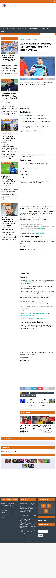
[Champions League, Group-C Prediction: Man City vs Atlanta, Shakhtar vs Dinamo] (31, 466)
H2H (32, 392)
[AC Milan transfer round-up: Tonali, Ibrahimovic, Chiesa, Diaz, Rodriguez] (28, 461)
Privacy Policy (4, 508)
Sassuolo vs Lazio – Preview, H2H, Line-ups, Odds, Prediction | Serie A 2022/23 (9, 58)
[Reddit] (54, 1)
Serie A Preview (31, 395)
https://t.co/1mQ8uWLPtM (33, 313)
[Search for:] (47, 34)
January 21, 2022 (25, 53)
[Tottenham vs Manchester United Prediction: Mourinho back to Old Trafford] (15, 461)
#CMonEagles (40, 228)
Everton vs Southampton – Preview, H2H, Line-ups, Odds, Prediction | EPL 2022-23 (9, 221)
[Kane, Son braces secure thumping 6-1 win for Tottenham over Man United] (21, 461)
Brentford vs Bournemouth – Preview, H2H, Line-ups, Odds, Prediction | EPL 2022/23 (9, 136)
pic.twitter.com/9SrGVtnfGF (27, 315)
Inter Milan (29, 281)
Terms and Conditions (6, 505)
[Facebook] (49, 1)
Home (2, 28)
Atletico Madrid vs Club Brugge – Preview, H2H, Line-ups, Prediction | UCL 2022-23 (25, 429)
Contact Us (3, 514)
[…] (2, 75)
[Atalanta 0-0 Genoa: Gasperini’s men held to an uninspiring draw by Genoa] (47, 461)
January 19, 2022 (40, 233)
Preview (23, 395)
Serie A (49, 53)
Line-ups (42, 392)
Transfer (3, 31)
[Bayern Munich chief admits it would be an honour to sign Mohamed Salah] (34, 461)
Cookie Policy (4, 510)
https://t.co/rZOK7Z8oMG (37, 310)
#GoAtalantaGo (43, 313)
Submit (40, 535)
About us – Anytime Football (7, 503)
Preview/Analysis (44, 28)
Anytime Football (34, 53)
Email (40, 529)
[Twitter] (52, 1)
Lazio (36, 392)
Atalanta (25, 392)
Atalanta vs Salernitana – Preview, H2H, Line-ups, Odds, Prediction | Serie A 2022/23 (9, 180)
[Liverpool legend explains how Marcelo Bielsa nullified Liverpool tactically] (24, 466)
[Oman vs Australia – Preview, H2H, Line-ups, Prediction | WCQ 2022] (37, 420)
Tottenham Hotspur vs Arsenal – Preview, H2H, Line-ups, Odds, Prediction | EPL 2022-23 (9, 97)
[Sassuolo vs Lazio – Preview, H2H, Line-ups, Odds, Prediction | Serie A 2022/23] (9, 47)
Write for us (4, 512)
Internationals (33, 28)
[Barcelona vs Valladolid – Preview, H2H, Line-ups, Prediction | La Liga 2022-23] (49, 420)
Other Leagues (22, 28)
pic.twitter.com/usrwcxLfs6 (27, 230)
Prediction (50, 392)
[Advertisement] (38, 15)
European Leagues (10, 28)
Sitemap (3, 517)
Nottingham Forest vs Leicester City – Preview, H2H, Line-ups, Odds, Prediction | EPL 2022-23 (28, 531)
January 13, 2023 (6, 63)
